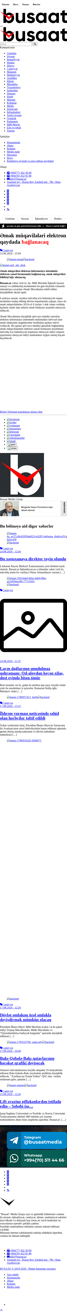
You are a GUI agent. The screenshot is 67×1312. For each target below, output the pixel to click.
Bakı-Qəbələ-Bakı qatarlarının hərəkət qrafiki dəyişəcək (27, 1060)
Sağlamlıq (12, 90)
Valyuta (5, 4)
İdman (10, 81)
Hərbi (10, 96)
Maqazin (11, 71)
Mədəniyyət (13, 74)
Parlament (12, 121)
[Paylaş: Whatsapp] (13, 425)
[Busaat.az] (33, 22)
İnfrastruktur (13, 112)
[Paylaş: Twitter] (11, 422)
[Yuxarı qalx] (1, 1310)
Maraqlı (11, 99)
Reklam (11, 148)
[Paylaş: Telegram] (13, 431)
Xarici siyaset (14, 115)
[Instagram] (8, 197)
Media (10, 105)
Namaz (25, 4)
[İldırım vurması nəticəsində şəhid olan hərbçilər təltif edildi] (28, 697)
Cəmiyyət (12, 68)
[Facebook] (8, 190)
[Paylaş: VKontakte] (13, 434)
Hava (15, 4)
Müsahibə (12, 84)
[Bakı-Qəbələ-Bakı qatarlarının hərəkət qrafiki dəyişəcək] (30, 1042)
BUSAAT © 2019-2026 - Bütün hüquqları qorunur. (28, 1268)
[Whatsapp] (8, 203)
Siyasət (11, 56)
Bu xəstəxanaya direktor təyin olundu (33, 559)
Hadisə (10, 62)
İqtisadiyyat (13, 59)
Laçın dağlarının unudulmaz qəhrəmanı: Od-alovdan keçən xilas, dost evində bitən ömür (32, 673)
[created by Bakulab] (37, 1304)
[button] (12, 444)
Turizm (11, 130)
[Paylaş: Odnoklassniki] (16, 437)
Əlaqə (10, 145)
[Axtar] (34, 44)
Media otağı (13, 151)
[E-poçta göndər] (11, 441)
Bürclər (36, 4)
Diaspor (11, 93)
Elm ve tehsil (14, 127)
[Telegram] (8, 200)
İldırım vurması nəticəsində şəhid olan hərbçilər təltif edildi (29, 715)
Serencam (12, 109)
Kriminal (11, 102)
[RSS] (8, 209)
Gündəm (11, 53)
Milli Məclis (13, 124)
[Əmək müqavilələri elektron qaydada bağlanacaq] (20, 259)
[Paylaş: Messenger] (14, 428)
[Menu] (1, 26)
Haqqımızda (13, 142)
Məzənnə (12, 154)
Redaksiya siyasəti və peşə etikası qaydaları (30, 161)
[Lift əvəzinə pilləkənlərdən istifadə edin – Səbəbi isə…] (21, 1085)
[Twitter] (8, 194)
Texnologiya (13, 87)
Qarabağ (11, 118)
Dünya (10, 65)
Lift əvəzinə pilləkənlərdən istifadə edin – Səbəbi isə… (30, 1103)
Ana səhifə (13, 1274)
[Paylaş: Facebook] (13, 419)
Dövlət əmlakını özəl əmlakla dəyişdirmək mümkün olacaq (25, 1017)
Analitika (12, 78)
